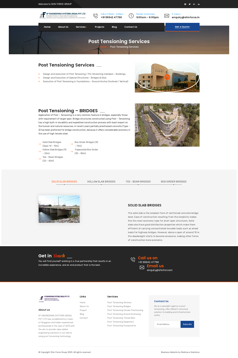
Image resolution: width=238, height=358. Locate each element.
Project (83, 310)
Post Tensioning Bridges (119, 306)
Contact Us (130, 27)
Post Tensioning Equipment (120, 322)
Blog (114, 27)
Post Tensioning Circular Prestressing (125, 310)
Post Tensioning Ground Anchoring (124, 314)
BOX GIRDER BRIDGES (173, 181)
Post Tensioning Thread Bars (121, 318)
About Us (63, 27)
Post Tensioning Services (119, 303)
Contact (84, 318)
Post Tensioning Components (121, 326)
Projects (99, 27)
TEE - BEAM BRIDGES (138, 181)
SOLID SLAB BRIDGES (64, 181)
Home (47, 27)
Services (81, 27)
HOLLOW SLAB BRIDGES (101, 181)
